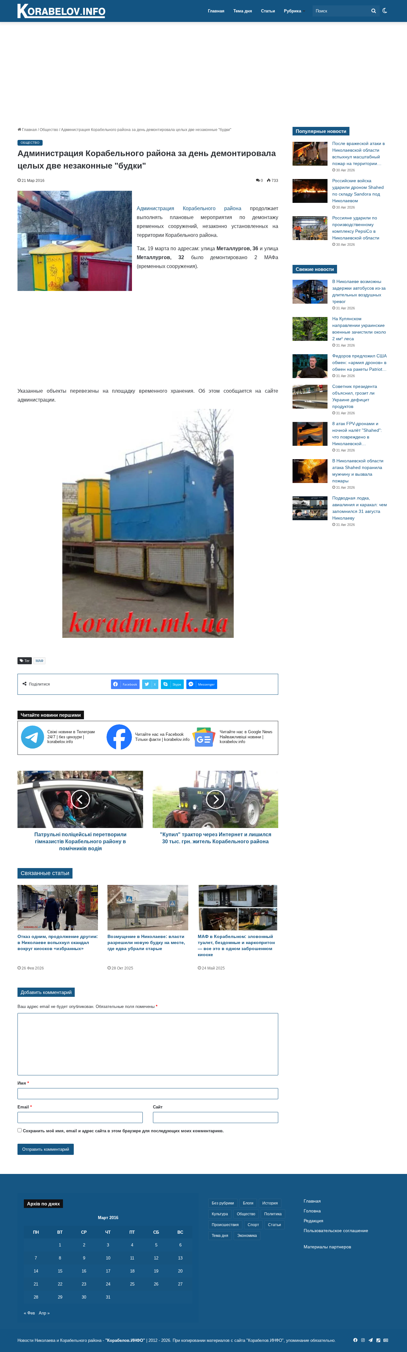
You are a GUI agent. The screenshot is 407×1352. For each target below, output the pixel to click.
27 (180, 1284)
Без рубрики (223, 1203)
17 (108, 1271)
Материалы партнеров (327, 1247)
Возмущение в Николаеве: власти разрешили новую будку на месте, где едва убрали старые (146, 942)
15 (60, 1271)
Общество (49, 130)
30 (84, 1297)
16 (84, 1271)
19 (156, 1271)
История (270, 1203)
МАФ (39, 661)
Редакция (313, 1220)
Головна (312, 1211)
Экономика (247, 1235)
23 (84, 1284)
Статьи (268, 11)
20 (180, 1271)
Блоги (248, 1203)
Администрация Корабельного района (189, 208)
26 (156, 1284)
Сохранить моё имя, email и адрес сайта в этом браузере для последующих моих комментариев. (123, 1130)
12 (156, 1258)
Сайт (157, 1107)
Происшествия (225, 1225)
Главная (216, 11)
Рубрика (292, 11)
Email (24, 1107)
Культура (220, 1214)
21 (36, 1284)
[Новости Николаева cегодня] (61, 11)
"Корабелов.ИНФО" (125, 1340)
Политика (273, 1214)
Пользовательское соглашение (336, 1230)
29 (60, 1297)
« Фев (29, 1313)
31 (108, 1297)
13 (180, 1258)
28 (36, 1297)
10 (108, 1258)
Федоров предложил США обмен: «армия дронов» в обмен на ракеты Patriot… (359, 362)
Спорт (253, 1225)
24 (108, 1284)
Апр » (44, 1313)
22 (60, 1284)
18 (132, 1271)
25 (132, 1284)
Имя (23, 1083)
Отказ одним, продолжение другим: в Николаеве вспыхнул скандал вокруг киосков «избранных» (57, 942)
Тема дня (242, 11)
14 (36, 1271)
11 (132, 1258)
